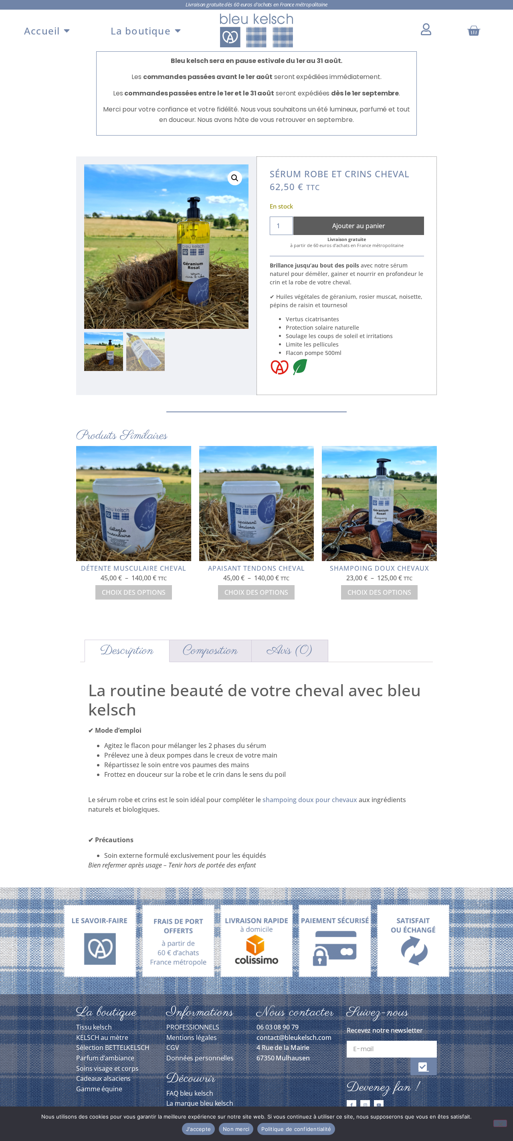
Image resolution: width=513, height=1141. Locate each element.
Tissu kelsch (94, 1027)
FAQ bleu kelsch (189, 1093)
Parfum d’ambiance (105, 1058)
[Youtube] (379, 1105)
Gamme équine (99, 1088)
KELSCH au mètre (102, 1037)
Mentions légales (191, 1037)
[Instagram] (365, 1105)
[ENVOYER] (423, 1066)
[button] (235, 178)
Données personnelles (200, 1058)
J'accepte (198, 1129)
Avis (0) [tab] (290, 650)
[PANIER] (474, 30)
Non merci (236, 1129)
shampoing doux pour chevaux (310, 799)
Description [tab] (126, 650)
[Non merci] (500, 1123)
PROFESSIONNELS (192, 1027)
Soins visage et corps (107, 1068)
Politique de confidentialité (296, 1129)
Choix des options (134, 592)
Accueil (42, 30)
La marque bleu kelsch (199, 1103)
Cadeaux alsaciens (103, 1078)
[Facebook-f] (351, 1105)
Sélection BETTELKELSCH (112, 1047)
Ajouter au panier (358, 225)
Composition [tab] (210, 650)
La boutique (141, 30)
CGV (172, 1047)
